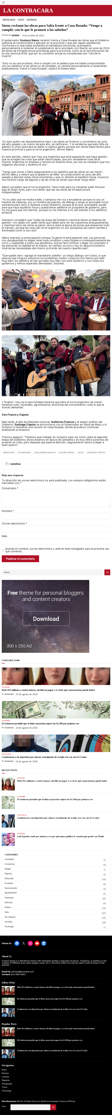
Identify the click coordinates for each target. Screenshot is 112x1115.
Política (8, 907)
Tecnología (9, 926)
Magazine (6, 1080)
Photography (7, 1084)
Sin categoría (10, 917)
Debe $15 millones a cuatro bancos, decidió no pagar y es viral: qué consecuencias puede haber (48, 690)
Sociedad (31, 20)
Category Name (11, 660)
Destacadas (9, 20)
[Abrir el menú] (3, 2)
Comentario (10, 488)
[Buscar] (53, 1107)
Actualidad (9, 859)
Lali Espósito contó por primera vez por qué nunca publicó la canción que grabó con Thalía (60, 836)
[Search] (107, 572)
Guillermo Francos (44, 452)
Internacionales (11, 888)
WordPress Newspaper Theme (53, 1101)
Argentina (8, 452)
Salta (21, 20)
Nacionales (7, 754)
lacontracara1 (9, 694)
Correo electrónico (14, 523)
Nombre (8, 511)
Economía (6, 720)
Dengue (8, 869)
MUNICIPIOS (11, 893)
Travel (4, 1087)
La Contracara (28, 10)
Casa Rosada (24, 452)
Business (5, 1073)
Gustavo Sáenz (66, 452)
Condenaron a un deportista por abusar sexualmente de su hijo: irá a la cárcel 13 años (44, 757)
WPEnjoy (71, 1101)
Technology (6, 1091)
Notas (4, 1106)
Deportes (8, 874)
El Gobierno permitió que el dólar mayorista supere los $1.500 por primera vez (40, 723)
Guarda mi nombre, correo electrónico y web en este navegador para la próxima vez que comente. (57, 550)
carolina (15, 35)
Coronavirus (10, 864)
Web (4, 536)
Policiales (9, 902)
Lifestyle (5, 1077)
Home (4, 1070)
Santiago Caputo (96, 452)
